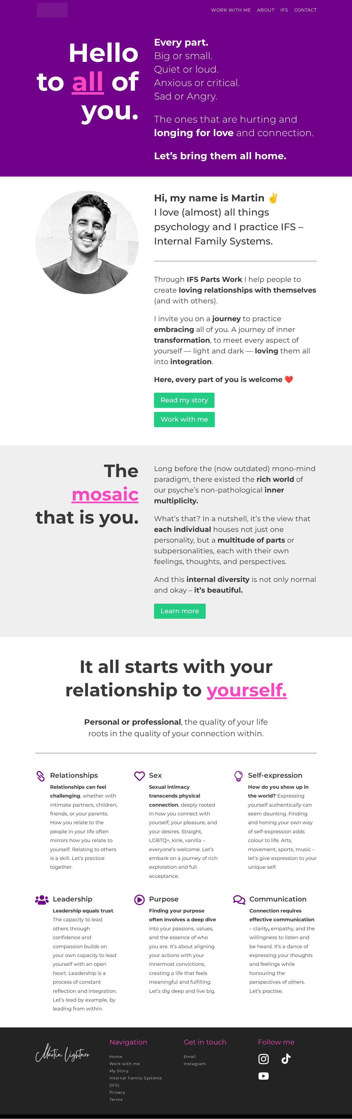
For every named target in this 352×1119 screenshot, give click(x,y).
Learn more (180, 611)
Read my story (184, 400)
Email (190, 1056)
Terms (116, 1099)
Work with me (184, 419)
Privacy (117, 1092)
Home (115, 1056)
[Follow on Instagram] (263, 1059)
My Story (118, 1070)
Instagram (195, 1063)
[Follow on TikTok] (286, 1059)
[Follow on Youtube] (263, 1076)
